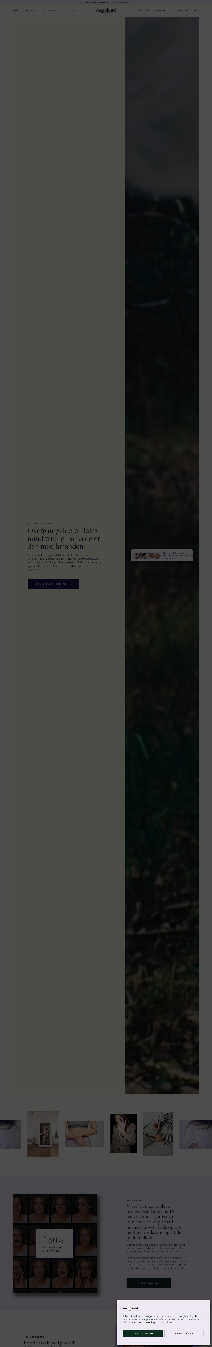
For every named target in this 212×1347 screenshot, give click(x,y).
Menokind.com (133, 1316)
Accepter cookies (143, 1333)
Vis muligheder (184, 1333)
